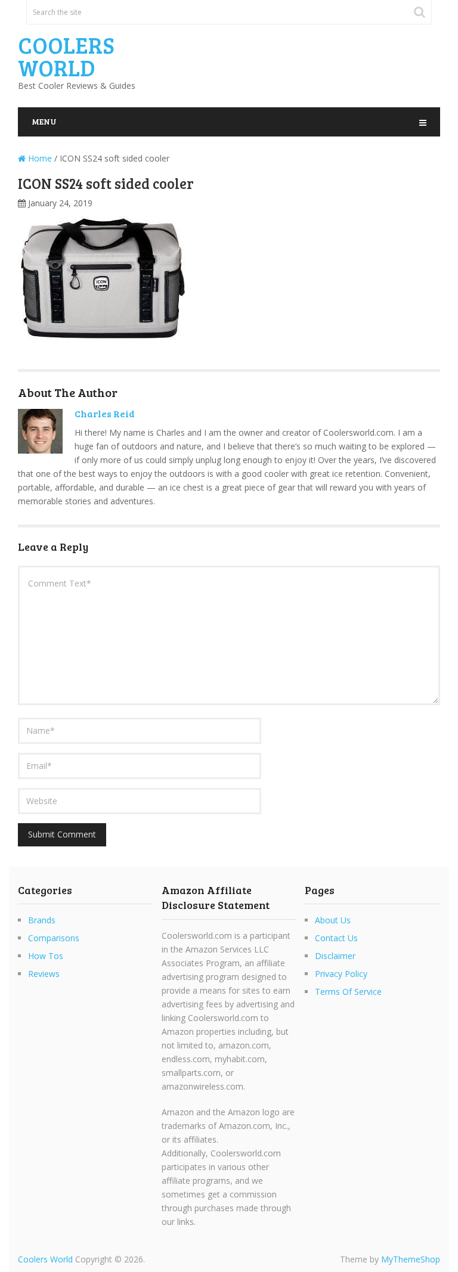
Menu (44, 121)
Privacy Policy (341, 973)
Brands (41, 920)
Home (39, 158)
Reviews (44, 973)
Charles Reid (105, 413)
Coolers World (66, 56)
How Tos (45, 955)
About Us (333, 920)
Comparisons (53, 938)
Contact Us (336, 938)
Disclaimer (335, 955)
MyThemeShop (410, 1259)
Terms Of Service (348, 991)
